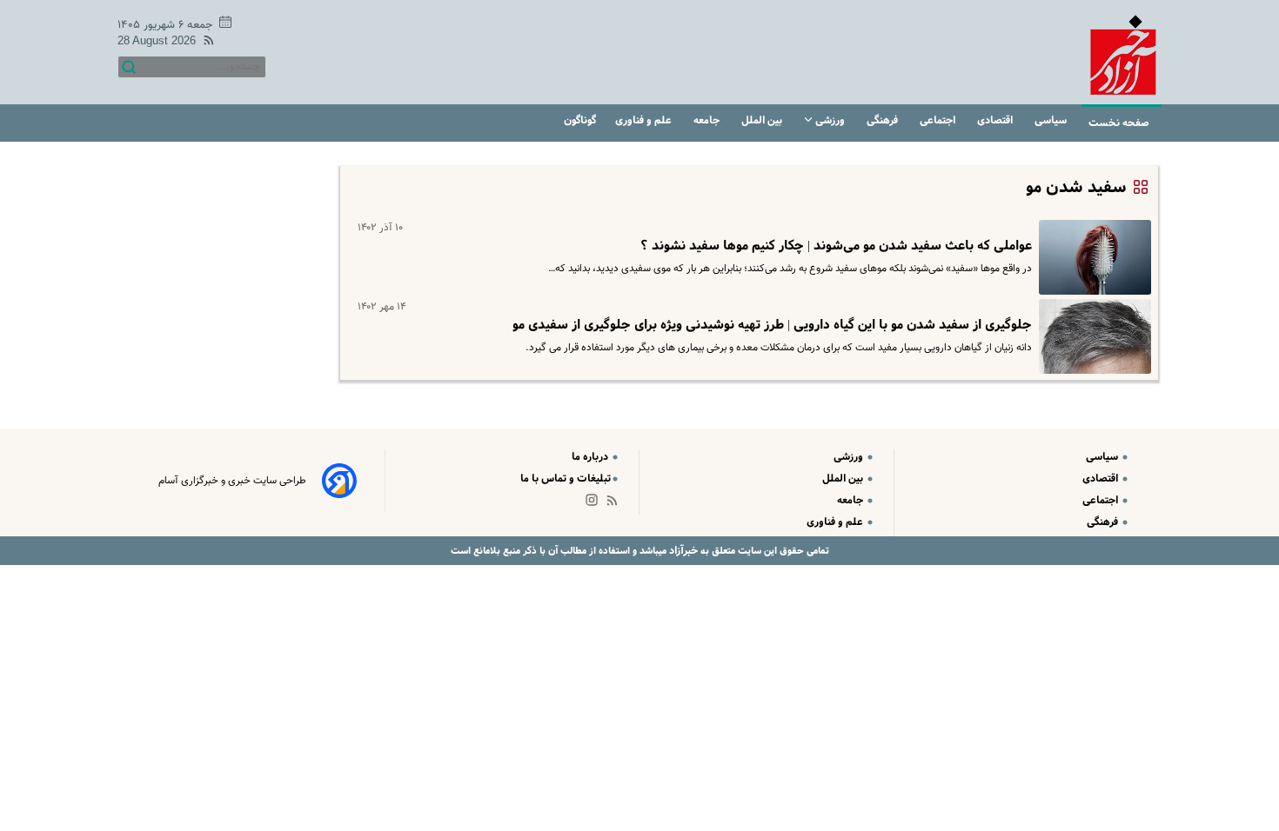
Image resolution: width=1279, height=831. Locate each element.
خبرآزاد (682, 550)
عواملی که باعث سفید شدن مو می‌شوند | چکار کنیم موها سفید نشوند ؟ (836, 246)
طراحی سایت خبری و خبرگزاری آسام (232, 481)
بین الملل (763, 120)
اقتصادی (996, 120)
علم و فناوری (644, 120)
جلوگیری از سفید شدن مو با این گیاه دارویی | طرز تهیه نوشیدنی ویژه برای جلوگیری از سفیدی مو (772, 325)
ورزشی (830, 120)
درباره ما (591, 456)
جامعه (707, 120)
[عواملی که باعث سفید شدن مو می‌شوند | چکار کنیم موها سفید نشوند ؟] (1091, 257)
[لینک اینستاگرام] (595, 504)
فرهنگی (884, 120)
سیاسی (1052, 120)
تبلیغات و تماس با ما (565, 478)
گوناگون (580, 120)
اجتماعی (939, 120)
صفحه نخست (1118, 123)
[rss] (205, 43)
